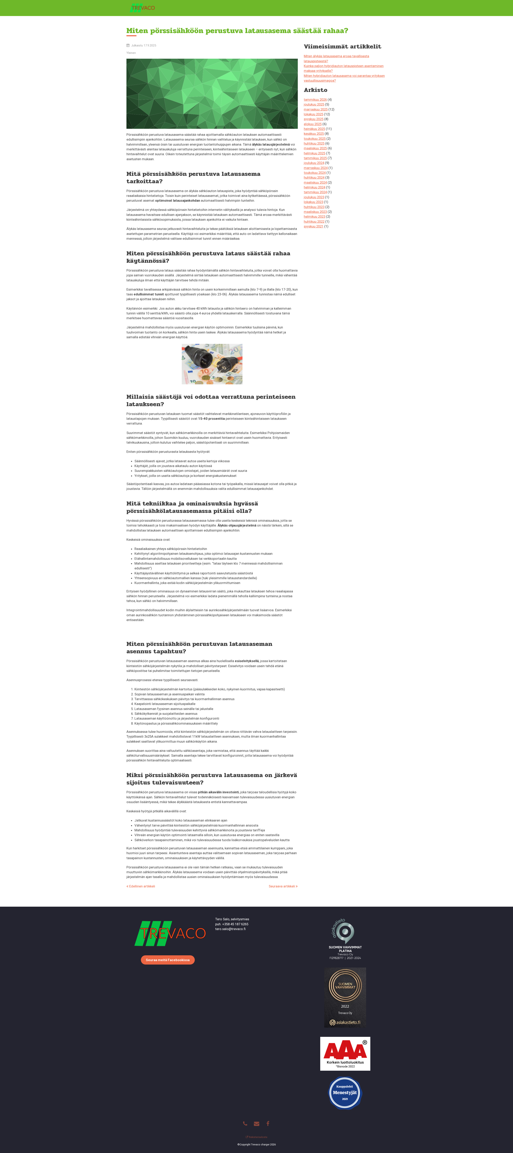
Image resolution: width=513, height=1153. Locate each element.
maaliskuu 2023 (315, 212)
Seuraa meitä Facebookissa (168, 960)
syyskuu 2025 (313, 119)
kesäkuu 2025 (314, 134)
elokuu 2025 (313, 124)
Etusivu (352, 8)
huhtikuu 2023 (314, 207)
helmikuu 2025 (314, 153)
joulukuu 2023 (314, 197)
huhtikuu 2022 (314, 222)
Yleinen (131, 53)
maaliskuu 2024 (315, 182)
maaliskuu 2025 (315, 148)
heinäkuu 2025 (314, 129)
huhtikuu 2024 (314, 177)
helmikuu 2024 (314, 187)
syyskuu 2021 (313, 226)
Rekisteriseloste (257, 1137)
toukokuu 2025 (315, 139)
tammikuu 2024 (315, 192)
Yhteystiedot (376, 8)
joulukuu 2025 (314, 104)
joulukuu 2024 (314, 163)
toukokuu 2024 (315, 173)
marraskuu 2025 (316, 109)
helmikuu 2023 (314, 216)
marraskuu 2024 (316, 168)
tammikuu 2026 (315, 100)
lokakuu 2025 (313, 114)
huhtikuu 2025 (314, 143)
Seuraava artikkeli (282, 886)
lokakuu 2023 (313, 202)
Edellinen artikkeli (141, 886)
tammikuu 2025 (315, 158)
